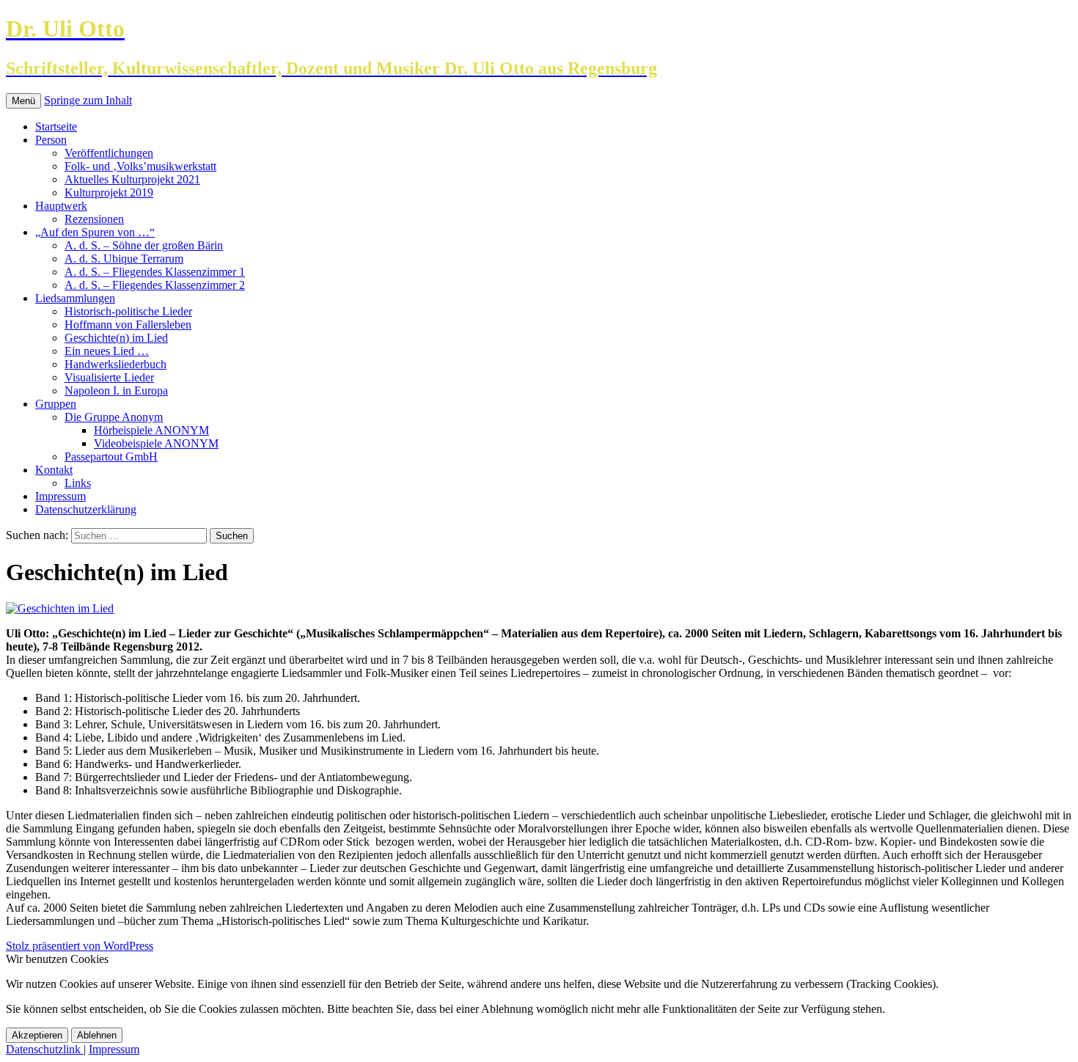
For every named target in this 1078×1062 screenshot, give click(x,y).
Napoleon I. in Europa (116, 390)
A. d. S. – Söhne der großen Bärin (144, 245)
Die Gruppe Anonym (114, 417)
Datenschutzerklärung (85, 509)
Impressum (60, 496)
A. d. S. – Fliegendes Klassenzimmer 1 (155, 272)
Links (78, 483)
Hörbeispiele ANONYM (151, 430)
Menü (23, 100)
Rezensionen (94, 219)
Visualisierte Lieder (109, 377)
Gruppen (55, 404)
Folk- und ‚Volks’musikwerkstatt (140, 166)
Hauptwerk (61, 205)
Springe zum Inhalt (88, 100)
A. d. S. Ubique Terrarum (124, 258)
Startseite (56, 126)
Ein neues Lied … (107, 351)
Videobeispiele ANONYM (156, 443)
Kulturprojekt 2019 (109, 192)
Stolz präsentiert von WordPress (79, 946)
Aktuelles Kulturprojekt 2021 (132, 179)
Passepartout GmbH (111, 456)
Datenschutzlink (45, 1049)
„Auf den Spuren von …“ (95, 232)
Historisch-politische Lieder (128, 311)
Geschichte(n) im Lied (116, 338)
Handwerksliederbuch (115, 364)
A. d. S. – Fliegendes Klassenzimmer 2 (155, 285)
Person (51, 139)
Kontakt (54, 470)
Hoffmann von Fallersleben (128, 324)
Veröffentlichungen (109, 153)
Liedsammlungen (75, 298)
